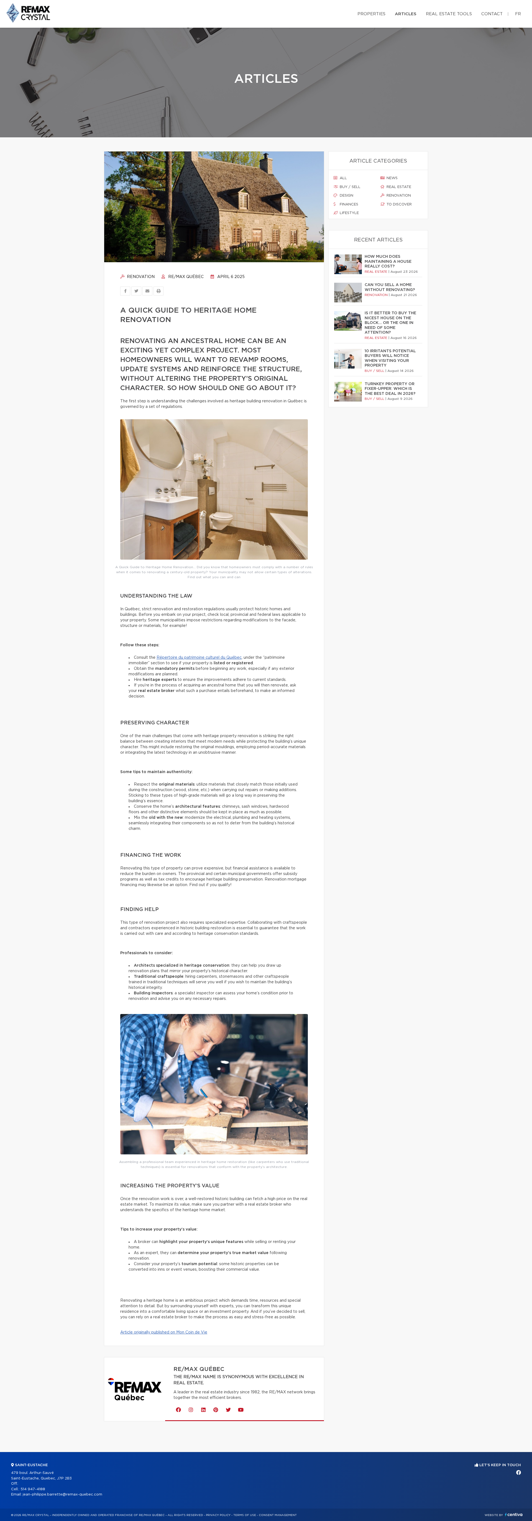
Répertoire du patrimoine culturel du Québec (199, 658)
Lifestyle (349, 213)
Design (346, 195)
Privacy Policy (218, 1515)
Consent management (278, 1515)
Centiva (514, 1514)
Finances (348, 204)
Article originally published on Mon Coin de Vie (163, 1332)
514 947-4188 (33, 1489)
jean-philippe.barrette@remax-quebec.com (62, 1494)
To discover (398, 204)
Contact (492, 14)
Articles (405, 14)
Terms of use (244, 1515)
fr (518, 14)
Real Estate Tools (449, 14)
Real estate (398, 187)
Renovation (140, 277)
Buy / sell (349, 187)
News (391, 178)
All (343, 178)
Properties (371, 14)
